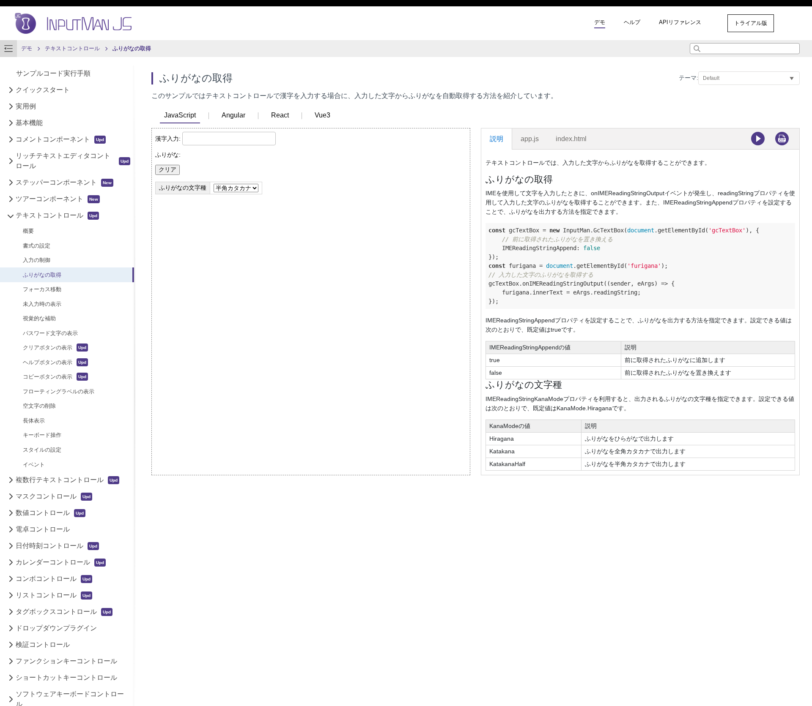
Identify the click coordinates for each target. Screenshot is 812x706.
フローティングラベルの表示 (58, 391)
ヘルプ (632, 22)
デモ (599, 22)
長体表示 (34, 420)
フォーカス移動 (42, 289)
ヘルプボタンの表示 (47, 362)
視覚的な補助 (39, 319)
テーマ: (688, 77)
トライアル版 (750, 23)
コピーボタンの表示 (47, 377)
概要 (28, 231)
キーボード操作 (42, 435)
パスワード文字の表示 (50, 333)
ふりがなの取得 (42, 275)
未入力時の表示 (42, 304)
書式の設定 (36, 246)
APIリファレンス (680, 22)
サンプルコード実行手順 (53, 73)
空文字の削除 (39, 406)
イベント (34, 464)
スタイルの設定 (42, 450)
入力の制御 (36, 260)
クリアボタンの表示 (47, 348)
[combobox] (745, 49)
